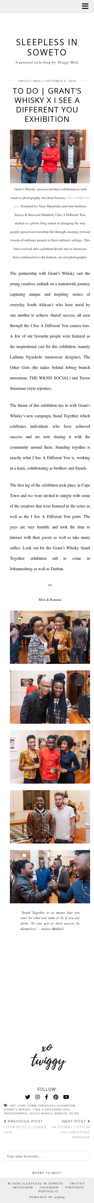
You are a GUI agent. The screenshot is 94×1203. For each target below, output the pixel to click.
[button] (87, 7)
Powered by (47, 1197)
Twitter (77, 1183)
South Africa (41, 1113)
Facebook (49, 1187)
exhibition (66, 1105)
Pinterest (74, 1187)
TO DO (74, 1113)
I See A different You (51, 1109)
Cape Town (27, 1105)
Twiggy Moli (30, 81)
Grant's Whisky (17, 1109)
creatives (46, 1105)
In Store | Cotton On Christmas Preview (71, 1129)
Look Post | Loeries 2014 (25, 1126)
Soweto (60, 1113)
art (13, 1105)
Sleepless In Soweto (47, 47)
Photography (16, 1113)
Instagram (23, 1187)
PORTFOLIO (48, 1191)
